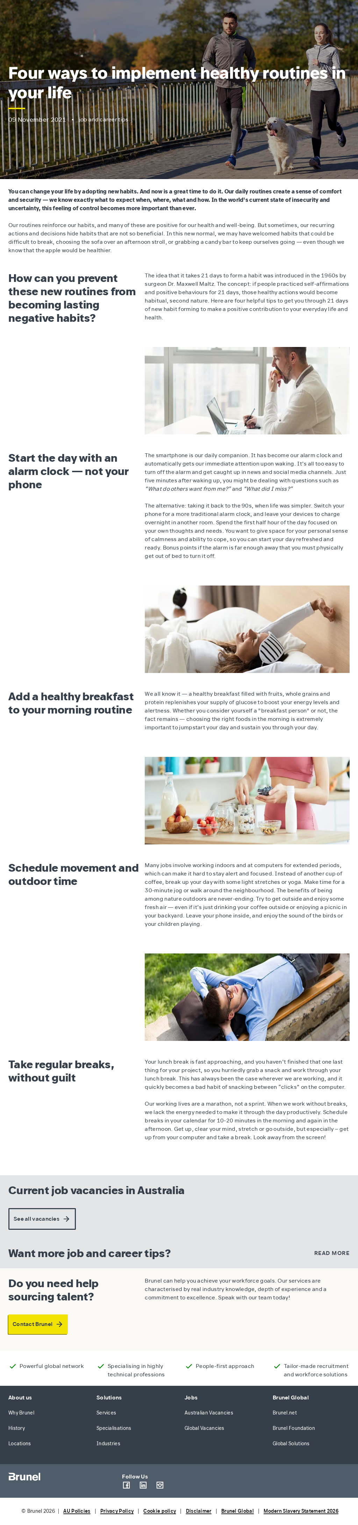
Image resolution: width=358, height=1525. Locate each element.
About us (20, 1397)
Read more (332, 1253)
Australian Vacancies (209, 1413)
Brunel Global (291, 1397)
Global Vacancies (204, 1428)
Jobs (191, 1397)
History (16, 1428)
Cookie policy (159, 1511)
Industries (108, 1444)
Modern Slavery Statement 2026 (301, 1511)
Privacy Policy (117, 1511)
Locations (19, 1444)
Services (106, 1413)
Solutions (109, 1397)
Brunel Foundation (294, 1428)
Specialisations (113, 1428)
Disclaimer (199, 1511)
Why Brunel (21, 1413)
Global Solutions (291, 1444)
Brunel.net (285, 1413)
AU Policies (76, 1511)
